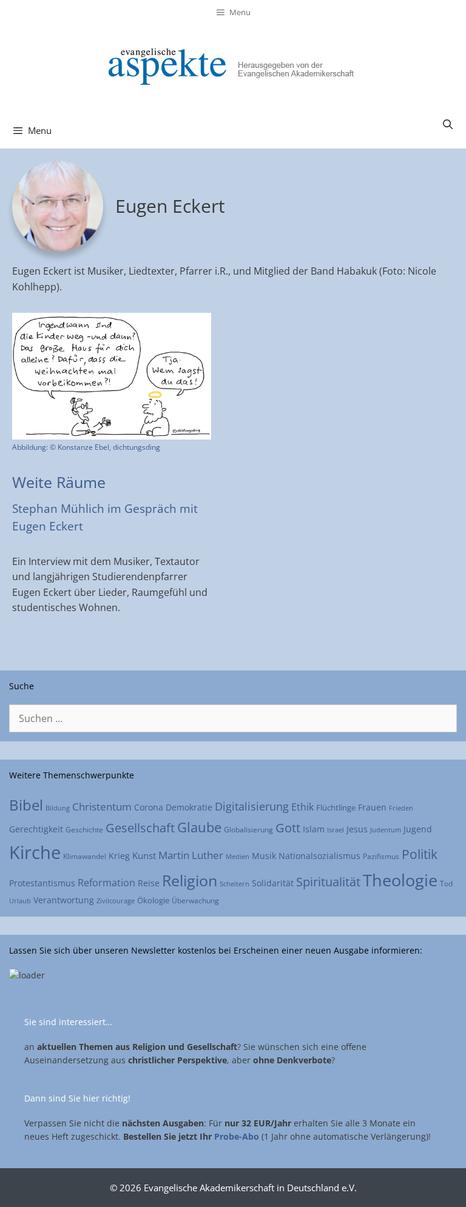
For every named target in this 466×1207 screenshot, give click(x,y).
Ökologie (153, 900)
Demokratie (189, 807)
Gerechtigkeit (36, 829)
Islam (314, 829)
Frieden (401, 807)
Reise (149, 883)
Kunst (144, 855)
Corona (148, 807)
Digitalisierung (252, 806)
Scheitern (234, 884)
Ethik (302, 807)
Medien (237, 856)
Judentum (385, 829)
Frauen (372, 807)
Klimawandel (84, 856)
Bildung (58, 808)
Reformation (106, 882)
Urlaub (20, 900)
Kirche (35, 852)
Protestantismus (42, 883)
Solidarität (273, 883)
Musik (264, 855)
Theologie (400, 880)
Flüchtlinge (336, 807)
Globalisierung (248, 829)
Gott (287, 827)
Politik (419, 854)
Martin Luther (190, 855)
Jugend (418, 829)
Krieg (119, 856)
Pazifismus (381, 856)
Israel (335, 829)
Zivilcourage (115, 901)
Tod (446, 883)
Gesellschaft (140, 828)
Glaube (199, 827)
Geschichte (84, 829)
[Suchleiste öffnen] (447, 124)
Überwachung (195, 900)
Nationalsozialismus (319, 855)
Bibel (26, 805)
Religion (189, 880)
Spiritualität (328, 882)
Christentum (102, 807)
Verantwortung (63, 900)
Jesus (357, 829)
